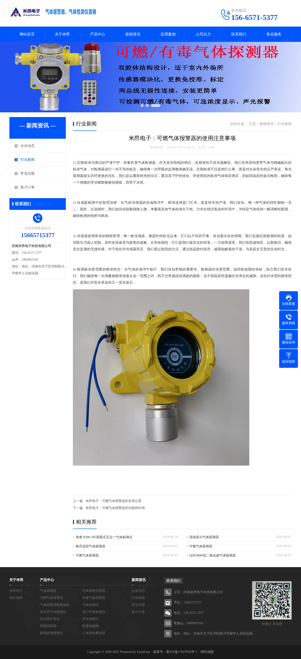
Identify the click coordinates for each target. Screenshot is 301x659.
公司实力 (203, 34)
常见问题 (27, 173)
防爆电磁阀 (90, 626)
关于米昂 (62, 34)
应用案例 (168, 34)
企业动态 (27, 146)
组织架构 (16, 598)
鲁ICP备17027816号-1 (181, 652)
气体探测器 (48, 590)
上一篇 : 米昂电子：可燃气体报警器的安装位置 (107, 501)
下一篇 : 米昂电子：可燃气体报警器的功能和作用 (109, 508)
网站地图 (207, 652)
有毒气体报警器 (93, 598)
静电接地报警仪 (51, 633)
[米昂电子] (54, 13)
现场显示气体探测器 (204, 537)
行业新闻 (27, 159)
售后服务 (273, 34)
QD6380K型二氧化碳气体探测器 (212, 555)
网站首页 (27, 34)
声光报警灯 (90, 619)
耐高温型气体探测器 (90, 546)
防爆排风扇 (48, 626)
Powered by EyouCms (134, 652)
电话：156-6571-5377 (189, 613)
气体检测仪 (90, 605)
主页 (252, 124)
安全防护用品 (50, 619)
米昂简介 (16, 590)
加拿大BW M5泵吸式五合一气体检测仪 (104, 537)
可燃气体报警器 (51, 598)
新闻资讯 (132, 34)
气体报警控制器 (93, 590)
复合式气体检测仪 (53, 612)
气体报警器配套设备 (55, 605)
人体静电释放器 (93, 633)
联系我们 (238, 34)
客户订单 (27, 187)
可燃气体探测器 (200, 546)
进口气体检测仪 (93, 612)
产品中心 (97, 34)
